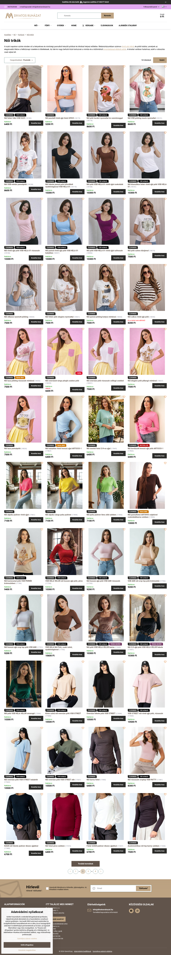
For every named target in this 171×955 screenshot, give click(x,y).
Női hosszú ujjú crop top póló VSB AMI (20, 647)
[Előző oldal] (70, 871)
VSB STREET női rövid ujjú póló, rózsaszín (145, 713)
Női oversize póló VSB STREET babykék (21, 780)
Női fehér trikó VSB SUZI (14, 118)
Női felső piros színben (55, 846)
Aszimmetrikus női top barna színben (143, 846)
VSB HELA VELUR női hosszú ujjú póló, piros (64, 581)
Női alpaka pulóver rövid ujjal (16, 515)
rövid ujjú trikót (128, 46)
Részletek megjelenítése (27, 950)
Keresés (107, 15)
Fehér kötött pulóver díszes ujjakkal (102, 846)
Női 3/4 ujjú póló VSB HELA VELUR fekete (145, 647)
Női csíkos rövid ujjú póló (138, 317)
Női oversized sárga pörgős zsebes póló (62, 381)
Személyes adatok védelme (102, 951)
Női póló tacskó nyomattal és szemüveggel (105, 118)
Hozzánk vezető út (57, 919)
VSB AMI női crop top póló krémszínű (143, 581)
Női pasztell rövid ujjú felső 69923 (59, 118)
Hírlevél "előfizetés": (34, 891)
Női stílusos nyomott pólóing (16, 317)
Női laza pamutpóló (12, 448)
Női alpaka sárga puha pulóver (58, 515)
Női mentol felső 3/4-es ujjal (98, 448)
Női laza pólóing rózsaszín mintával (19, 381)
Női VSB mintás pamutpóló (15, 184)
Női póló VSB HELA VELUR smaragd (19, 713)
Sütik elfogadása (27, 945)
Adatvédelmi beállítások (82, 951)
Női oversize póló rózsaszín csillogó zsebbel (105, 381)
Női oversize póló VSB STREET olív (60, 780)
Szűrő (161, 60)
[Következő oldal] (100, 871)
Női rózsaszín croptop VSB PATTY (142, 780)
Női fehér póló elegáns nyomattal (59, 317)
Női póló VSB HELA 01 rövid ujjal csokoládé (105, 184)
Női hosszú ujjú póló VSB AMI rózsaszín (103, 581)
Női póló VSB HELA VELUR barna (100, 647)
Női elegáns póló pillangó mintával (142, 381)
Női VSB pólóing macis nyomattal (142, 118)
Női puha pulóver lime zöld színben (101, 515)
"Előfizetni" (143, 888)
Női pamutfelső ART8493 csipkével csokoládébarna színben (142, 516)
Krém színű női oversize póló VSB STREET (63, 713)
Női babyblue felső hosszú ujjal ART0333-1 (63, 448)
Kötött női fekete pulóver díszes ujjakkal (21, 846)
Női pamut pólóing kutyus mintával (101, 317)
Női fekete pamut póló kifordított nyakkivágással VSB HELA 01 (59, 185)
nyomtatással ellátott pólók (114, 49)
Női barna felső (93, 780)
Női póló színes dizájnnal (138, 250)
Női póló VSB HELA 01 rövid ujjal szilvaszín (105, 250)
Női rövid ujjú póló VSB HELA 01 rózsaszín (22, 250)
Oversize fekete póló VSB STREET (101, 713)
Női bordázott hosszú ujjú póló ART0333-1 (145, 448)
